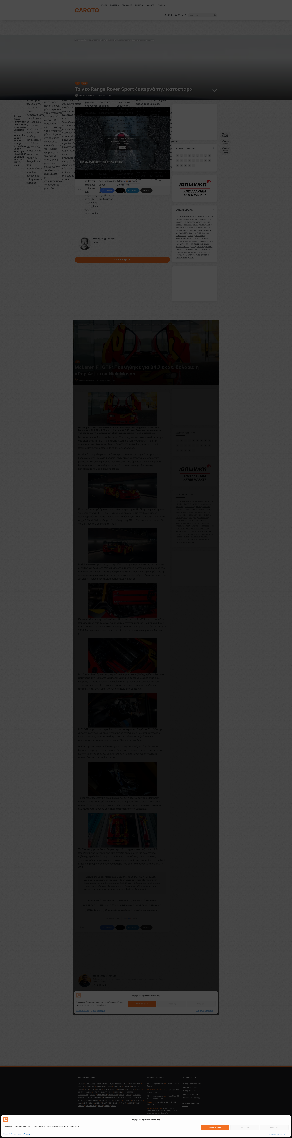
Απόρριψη (245, 1127)
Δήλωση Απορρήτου (25, 1134)
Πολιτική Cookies (9, 1134)
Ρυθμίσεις (274, 1127)
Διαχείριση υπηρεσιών (277, 1134)
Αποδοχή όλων (215, 1127)
